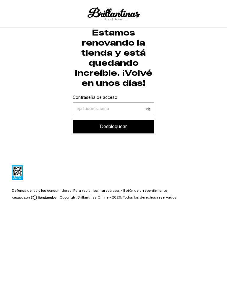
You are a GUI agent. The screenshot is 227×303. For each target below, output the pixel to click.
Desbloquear (113, 126)
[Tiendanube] (35, 198)
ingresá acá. (109, 190)
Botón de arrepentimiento (145, 190)
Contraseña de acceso (95, 97)
